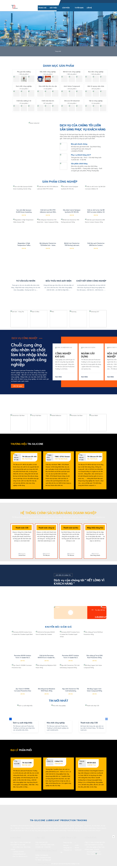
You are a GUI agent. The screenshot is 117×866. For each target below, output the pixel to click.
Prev (12, 318)
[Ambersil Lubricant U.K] (97, 422)
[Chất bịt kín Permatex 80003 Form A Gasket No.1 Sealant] (46, 642)
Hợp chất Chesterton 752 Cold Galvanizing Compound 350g (70, 691)
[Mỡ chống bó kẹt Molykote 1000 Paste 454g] (46, 675)
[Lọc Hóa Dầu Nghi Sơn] (97, 318)
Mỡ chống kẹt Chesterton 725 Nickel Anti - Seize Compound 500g (48, 245)
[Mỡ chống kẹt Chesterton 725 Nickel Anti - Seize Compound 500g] (47, 229)
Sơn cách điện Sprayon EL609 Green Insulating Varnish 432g (24, 212)
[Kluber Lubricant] (58, 422)
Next (104, 318)
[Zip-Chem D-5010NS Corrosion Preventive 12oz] (22, 675)
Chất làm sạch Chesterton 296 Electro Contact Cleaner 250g (95, 245)
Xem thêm (58, 377)
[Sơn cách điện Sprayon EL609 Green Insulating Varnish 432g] (24, 196)
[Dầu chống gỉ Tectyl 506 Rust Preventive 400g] (94, 642)
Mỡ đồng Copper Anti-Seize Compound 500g (94, 690)
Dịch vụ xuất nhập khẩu (22, 722)
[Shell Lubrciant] (19, 422)
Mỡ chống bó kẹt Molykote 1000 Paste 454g (46, 690)
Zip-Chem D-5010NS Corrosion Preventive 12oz (22, 690)
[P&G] (19, 318)
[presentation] (10, 719)
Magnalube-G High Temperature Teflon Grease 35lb (23, 245)
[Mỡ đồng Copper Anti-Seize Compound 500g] (94, 675)
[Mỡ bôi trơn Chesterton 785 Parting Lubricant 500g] (71, 229)
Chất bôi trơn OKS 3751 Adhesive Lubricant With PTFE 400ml (48, 212)
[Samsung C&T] (58, 318)
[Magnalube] (38, 422)
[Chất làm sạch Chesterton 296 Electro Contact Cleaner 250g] (95, 229)
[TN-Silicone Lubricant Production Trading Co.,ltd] (15, 6)
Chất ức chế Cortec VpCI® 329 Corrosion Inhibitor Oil (95, 211)
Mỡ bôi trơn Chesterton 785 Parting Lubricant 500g (71, 245)
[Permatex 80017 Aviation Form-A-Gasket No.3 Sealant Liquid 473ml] (70, 642)
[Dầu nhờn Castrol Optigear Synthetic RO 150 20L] (71, 196)
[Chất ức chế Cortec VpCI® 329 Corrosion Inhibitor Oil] (95, 196)
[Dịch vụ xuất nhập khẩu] (24, 715)
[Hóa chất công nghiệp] (58, 715)
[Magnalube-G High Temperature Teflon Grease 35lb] (24, 229)
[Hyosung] (38, 318)
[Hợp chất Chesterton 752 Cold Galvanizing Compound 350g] (70, 675)
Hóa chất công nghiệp (56, 722)
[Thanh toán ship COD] (92, 715)
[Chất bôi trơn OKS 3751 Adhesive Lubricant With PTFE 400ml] (47, 196)
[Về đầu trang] (113, 857)
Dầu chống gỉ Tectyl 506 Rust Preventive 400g (95, 656)
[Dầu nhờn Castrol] (78, 422)
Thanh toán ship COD (89, 722)
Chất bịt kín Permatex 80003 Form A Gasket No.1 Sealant (46, 657)
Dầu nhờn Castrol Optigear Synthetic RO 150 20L (72, 211)
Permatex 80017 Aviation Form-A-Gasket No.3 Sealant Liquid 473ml (70, 657)
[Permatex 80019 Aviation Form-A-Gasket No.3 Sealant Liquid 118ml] (22, 642)
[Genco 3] (78, 318)
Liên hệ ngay (17, 386)
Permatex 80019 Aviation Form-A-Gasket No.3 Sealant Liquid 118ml (22, 657)
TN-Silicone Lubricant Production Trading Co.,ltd (65, 863)
